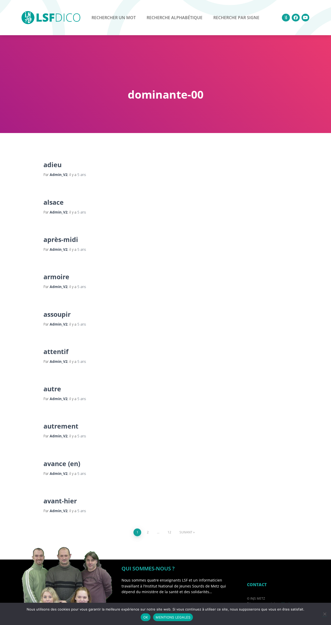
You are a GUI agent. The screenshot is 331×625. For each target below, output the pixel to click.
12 (169, 532)
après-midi (60, 239)
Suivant (185, 532)
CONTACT (257, 584)
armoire (56, 276)
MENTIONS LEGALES (173, 617)
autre (52, 388)
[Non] (324, 613)
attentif (56, 351)
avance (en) (61, 463)
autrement (60, 426)
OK (145, 617)
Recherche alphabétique (174, 17)
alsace (53, 202)
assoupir (57, 314)
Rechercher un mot (114, 17)
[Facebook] (296, 18)
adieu (52, 164)
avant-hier (60, 500)
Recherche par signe (236, 17)
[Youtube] (306, 18)
